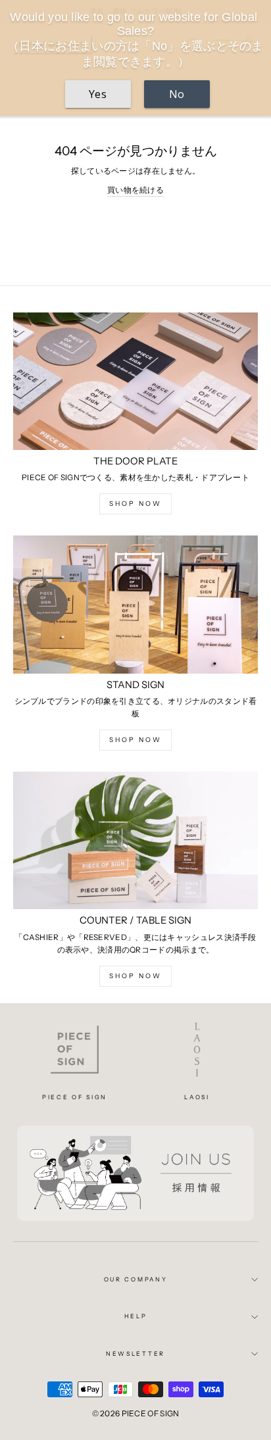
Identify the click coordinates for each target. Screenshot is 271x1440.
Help (135, 1316)
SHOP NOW (135, 976)
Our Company (135, 1279)
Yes (98, 94)
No (177, 94)
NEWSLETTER (135, 1353)
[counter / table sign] (135, 840)
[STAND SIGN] (135, 604)
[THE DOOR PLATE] (135, 381)
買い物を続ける (135, 190)
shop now (135, 503)
